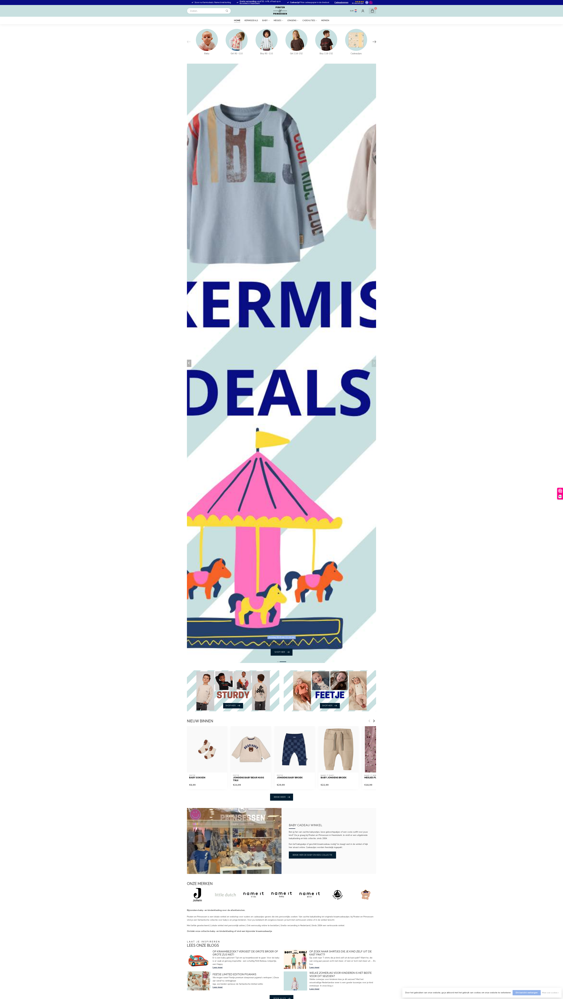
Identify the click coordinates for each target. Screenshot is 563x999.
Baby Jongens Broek (334, 777)
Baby (265, 20)
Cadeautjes (308, 20)
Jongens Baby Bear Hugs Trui (248, 779)
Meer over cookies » (550, 992)
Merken (325, 20)
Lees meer (218, 967)
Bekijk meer (280, 797)
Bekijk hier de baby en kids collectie (312, 855)
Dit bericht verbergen (527, 992)
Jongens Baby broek (290, 777)
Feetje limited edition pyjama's (234, 974)
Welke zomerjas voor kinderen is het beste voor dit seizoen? (340, 974)
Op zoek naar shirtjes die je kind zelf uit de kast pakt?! (340, 953)
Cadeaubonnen (341, 2)
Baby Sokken (197, 777)
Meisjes (277, 20)
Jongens (291, 20)
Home (237, 20)
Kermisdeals (251, 20)
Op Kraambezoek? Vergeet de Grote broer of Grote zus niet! (245, 953)
